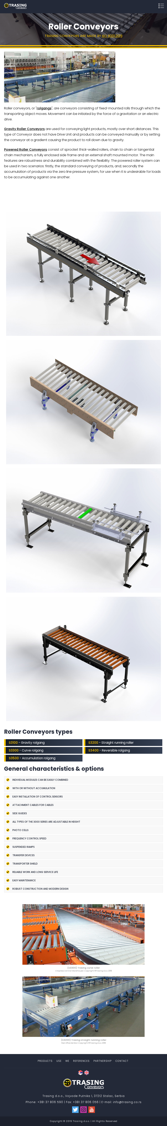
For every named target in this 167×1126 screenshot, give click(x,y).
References (81, 1061)
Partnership (102, 1061)
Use (59, 1061)
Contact (122, 1061)
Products (45, 1061)
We (67, 1061)
